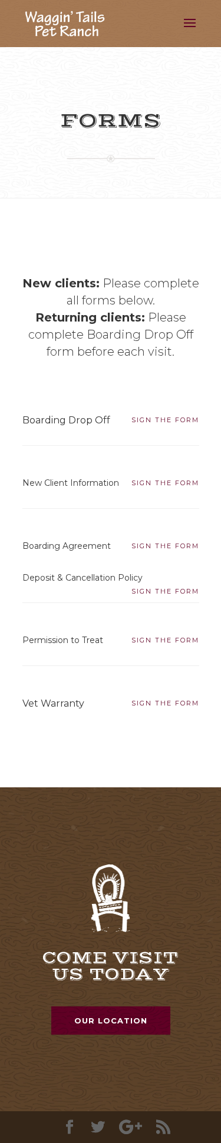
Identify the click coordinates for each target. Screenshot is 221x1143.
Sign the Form (165, 420)
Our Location (110, 1020)
